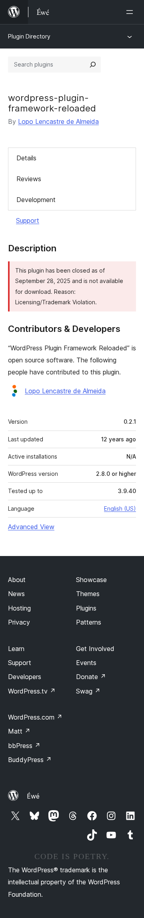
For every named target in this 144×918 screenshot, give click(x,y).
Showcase (91, 580)
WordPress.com (35, 717)
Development (36, 200)
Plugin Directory (29, 36)
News (16, 594)
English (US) (120, 508)
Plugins (86, 608)
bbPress (24, 746)
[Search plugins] (93, 65)
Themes (88, 594)
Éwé (33, 796)
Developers (24, 677)
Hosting (19, 608)
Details (26, 158)
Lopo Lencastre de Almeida (58, 121)
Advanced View (31, 527)
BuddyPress (30, 760)
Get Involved (95, 649)
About (17, 580)
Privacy (19, 622)
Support (27, 220)
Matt (19, 731)
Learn (16, 649)
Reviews (28, 179)
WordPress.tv (32, 691)
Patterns (88, 622)
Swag (88, 691)
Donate (91, 677)
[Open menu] (131, 12)
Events (86, 663)
